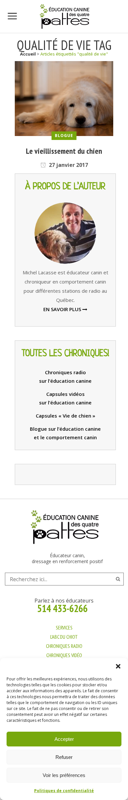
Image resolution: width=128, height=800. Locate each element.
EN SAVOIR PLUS (62, 309)
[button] (118, 666)
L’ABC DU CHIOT (64, 636)
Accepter (64, 739)
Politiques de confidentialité (64, 790)
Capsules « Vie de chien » (65, 415)
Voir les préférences (64, 775)
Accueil (28, 54)
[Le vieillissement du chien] (64, 98)
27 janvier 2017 (68, 165)
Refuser (64, 757)
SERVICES (64, 627)
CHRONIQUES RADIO (64, 646)
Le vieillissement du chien (64, 151)
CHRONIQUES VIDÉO (64, 655)
